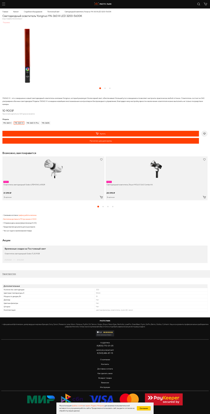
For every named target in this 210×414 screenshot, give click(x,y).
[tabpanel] (53, 178)
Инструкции (105, 387)
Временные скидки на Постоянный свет (25, 248)
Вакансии (105, 383)
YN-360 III (19, 123)
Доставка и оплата (105, 369)
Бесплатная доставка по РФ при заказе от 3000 (19, 219)
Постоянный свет (53, 11)
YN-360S (45, 123)
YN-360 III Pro (33, 123)
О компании (105, 359)
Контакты (105, 364)
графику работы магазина (27, 215)
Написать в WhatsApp (105, 350)
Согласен (144, 408)
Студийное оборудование (33, 11)
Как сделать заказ (105, 373)
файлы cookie (77, 406)
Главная (5, 11)
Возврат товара (105, 378)
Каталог (16, 11)
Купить (103, 134)
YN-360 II (7, 123)
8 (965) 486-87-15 (105, 353)
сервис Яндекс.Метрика (94, 406)
